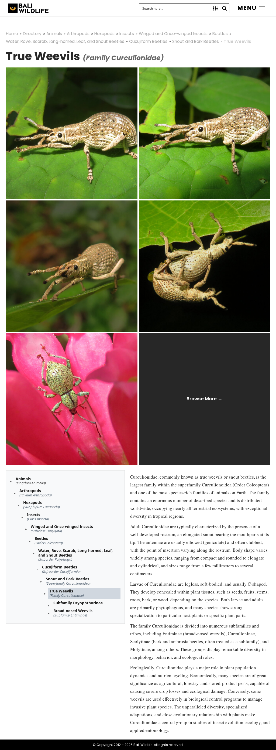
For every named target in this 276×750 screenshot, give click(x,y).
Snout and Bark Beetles (195, 41)
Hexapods (104, 33)
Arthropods (78, 33)
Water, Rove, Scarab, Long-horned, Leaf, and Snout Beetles (65, 41)
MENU (247, 8)
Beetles (220, 33)
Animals (54, 33)
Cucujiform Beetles (148, 41)
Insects (126, 33)
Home (12, 33)
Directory (32, 33)
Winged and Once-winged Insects (173, 33)
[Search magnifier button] (224, 8)
